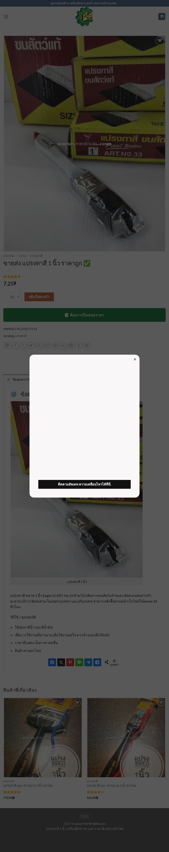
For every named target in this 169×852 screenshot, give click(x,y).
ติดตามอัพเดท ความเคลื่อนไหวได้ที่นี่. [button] (84, 484)
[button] (135, 359)
